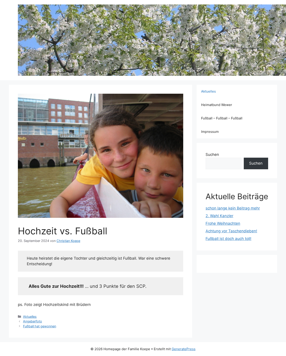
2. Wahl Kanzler (219, 216)
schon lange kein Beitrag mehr (233, 208)
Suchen (212, 154)
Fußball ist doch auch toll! (228, 238)
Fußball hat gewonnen (39, 326)
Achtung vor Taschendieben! (231, 231)
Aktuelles (30, 316)
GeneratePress (184, 349)
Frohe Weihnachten (223, 223)
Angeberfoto (32, 321)
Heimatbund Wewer (216, 105)
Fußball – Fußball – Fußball (221, 118)
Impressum (210, 131)
